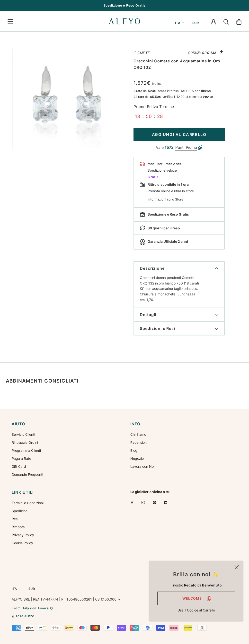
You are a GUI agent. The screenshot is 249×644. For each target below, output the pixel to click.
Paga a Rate (21, 458)
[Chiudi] (236, 567)
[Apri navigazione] (10, 21)
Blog (133, 450)
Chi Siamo (138, 434)
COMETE (141, 52)
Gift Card (19, 466)
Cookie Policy (22, 543)
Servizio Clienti (23, 434)
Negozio (137, 458)
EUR (195, 23)
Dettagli (148, 314)
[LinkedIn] (165, 502)
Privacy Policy (23, 535)
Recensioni (138, 442)
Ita (177, 23)
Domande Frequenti (27, 474)
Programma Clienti (26, 450)
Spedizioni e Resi (157, 328)
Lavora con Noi (142, 466)
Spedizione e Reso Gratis (125, 5)
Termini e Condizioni (28, 503)
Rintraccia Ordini (25, 442)
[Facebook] (132, 502)
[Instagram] (143, 502)
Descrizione (152, 268)
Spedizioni (20, 511)
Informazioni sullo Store (165, 199)
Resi (15, 519)
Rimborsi (18, 527)
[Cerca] (226, 21)
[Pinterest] (154, 502)
